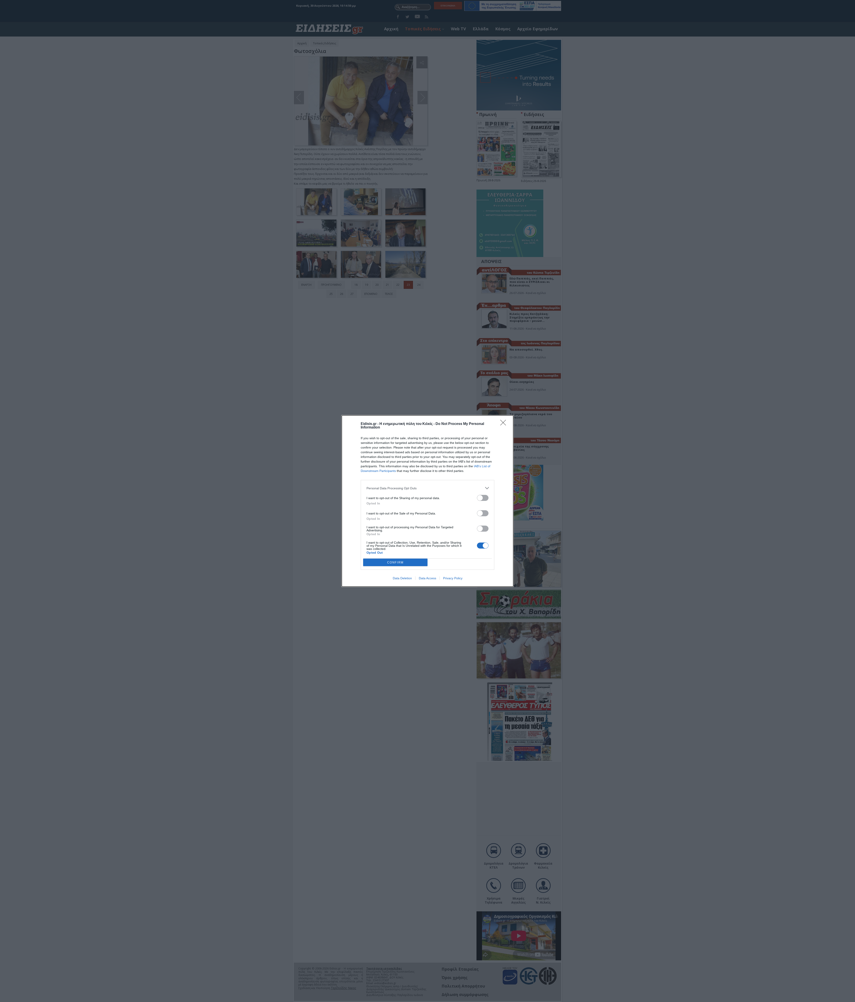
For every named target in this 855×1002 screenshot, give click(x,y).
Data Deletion (402, 578)
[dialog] (427, 501)
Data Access (427, 578)
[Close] (504, 424)
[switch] (483, 498)
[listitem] (427, 488)
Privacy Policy (452, 578)
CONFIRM (395, 562)
